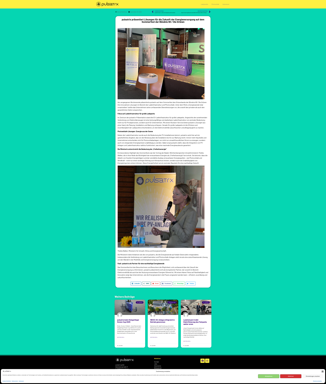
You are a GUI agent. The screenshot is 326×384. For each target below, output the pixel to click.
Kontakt (156, 362)
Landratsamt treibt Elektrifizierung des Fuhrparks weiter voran (195, 322)
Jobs (155, 364)
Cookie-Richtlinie (7, 381)
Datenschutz (15, 381)
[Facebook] (202, 361)
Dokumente (157, 366)
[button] (322, 371)
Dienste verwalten (317, 381)
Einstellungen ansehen (313, 376)
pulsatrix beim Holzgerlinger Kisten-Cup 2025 (128, 321)
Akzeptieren (268, 376)
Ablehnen (291, 376)
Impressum (21, 381)
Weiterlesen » (120, 337)
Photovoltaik (215, 4)
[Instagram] (207, 361)
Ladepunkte (204, 4)
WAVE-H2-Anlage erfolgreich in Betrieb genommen (162, 321)
